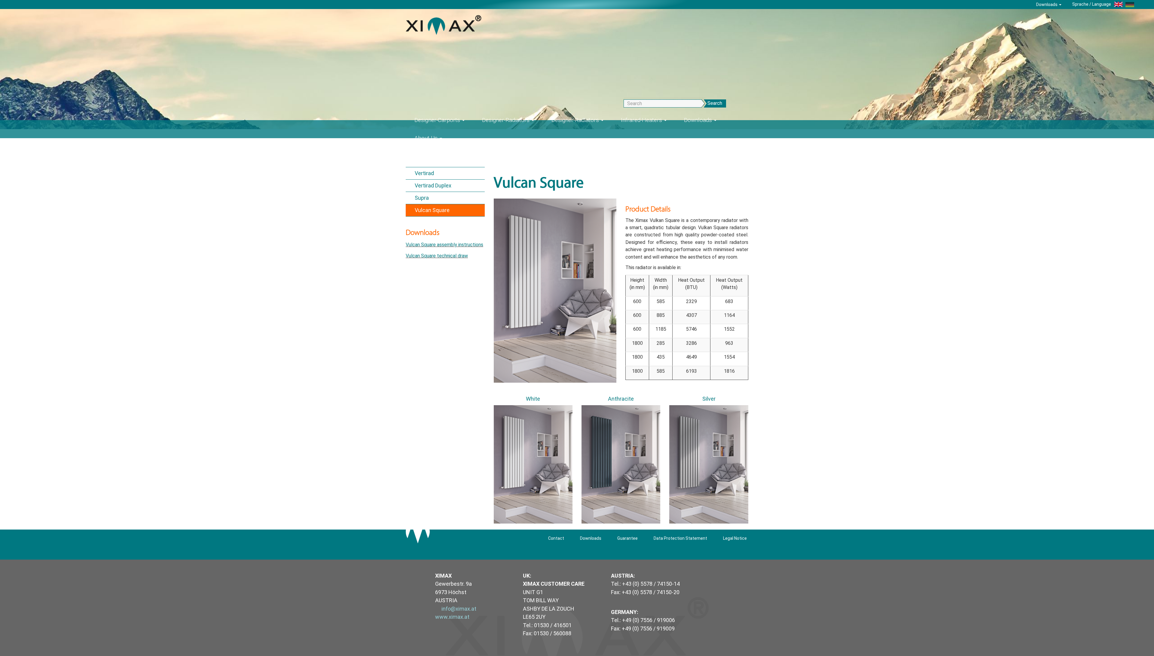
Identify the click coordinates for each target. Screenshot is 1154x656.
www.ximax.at (452, 617)
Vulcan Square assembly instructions (444, 245)
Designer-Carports (438, 120)
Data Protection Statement (680, 538)
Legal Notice (735, 538)
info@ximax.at (458, 609)
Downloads (1047, 4)
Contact (556, 538)
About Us (426, 138)
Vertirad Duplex (433, 185)
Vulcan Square (432, 210)
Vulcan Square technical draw (437, 256)
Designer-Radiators (506, 120)
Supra (422, 198)
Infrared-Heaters (642, 120)
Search (714, 103)
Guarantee (627, 538)
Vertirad (424, 173)
